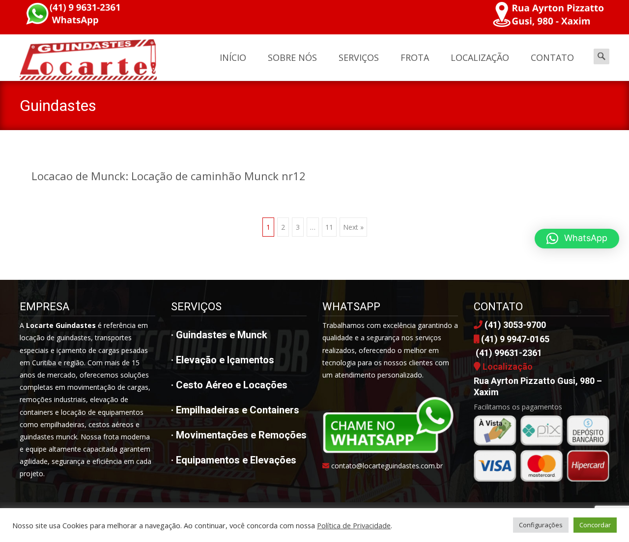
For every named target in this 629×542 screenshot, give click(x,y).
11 (329, 227)
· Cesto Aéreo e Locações (229, 385)
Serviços (359, 57)
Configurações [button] (541, 524)
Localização (480, 57)
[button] (577, 238)
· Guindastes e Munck (219, 335)
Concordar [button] (595, 524)
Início (233, 57)
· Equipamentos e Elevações (233, 460)
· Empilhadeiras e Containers (235, 410)
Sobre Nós (292, 57)
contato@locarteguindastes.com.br (387, 465)
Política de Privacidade (354, 525)
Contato (552, 57)
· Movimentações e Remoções (239, 435)
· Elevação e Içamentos (222, 360)
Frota (414, 57)
